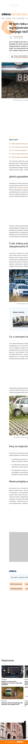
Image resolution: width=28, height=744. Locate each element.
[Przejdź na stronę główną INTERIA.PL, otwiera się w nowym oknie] (6, 14)
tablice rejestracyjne (20, 188)
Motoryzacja (8, 18)
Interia (2, 18)
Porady (14, 18)
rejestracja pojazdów (16, 589)
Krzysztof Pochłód (18, 36)
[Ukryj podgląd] (25, 722)
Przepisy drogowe (20, 18)
